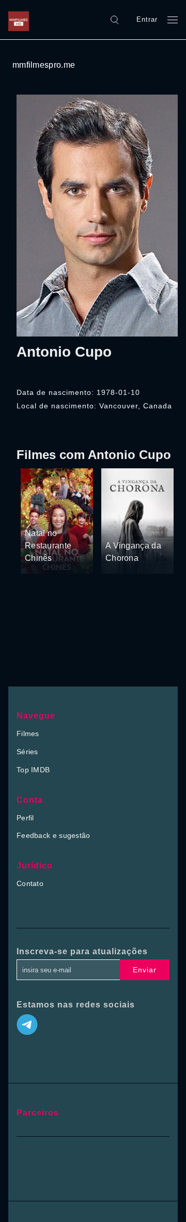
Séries (27, 751)
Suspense (122, 526)
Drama (37, 514)
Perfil (25, 818)
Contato (30, 883)
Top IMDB (33, 770)
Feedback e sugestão (53, 835)
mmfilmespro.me (43, 64)
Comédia (66, 514)
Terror (152, 526)
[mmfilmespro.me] (21, 19)
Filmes (28, 733)
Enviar (145, 970)
